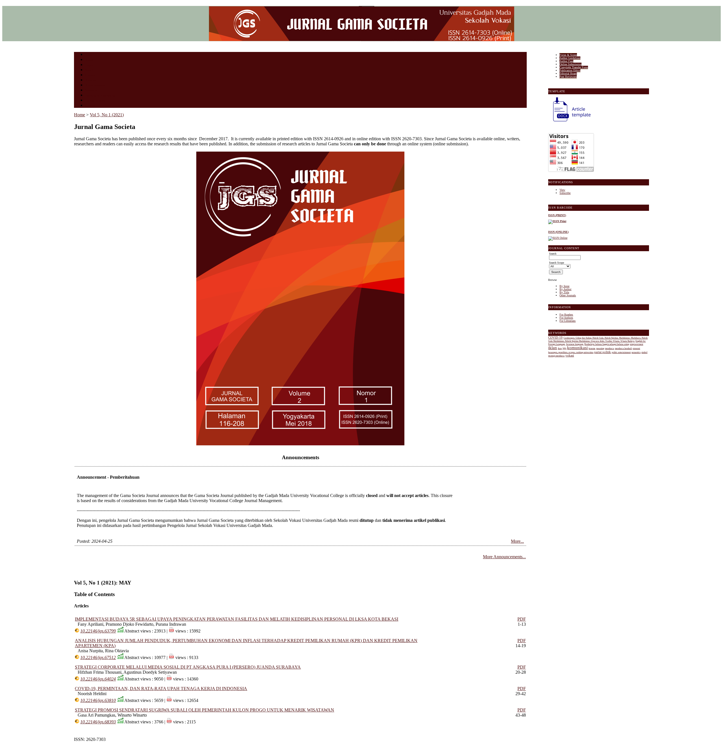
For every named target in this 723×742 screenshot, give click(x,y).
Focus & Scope (568, 54)
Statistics (91, 90)
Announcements (95, 85)
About (89, 60)
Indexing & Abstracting (100, 95)
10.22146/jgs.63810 (98, 700)
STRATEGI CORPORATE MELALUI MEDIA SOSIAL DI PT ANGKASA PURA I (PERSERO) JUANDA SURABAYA (188, 667)
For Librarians (567, 320)
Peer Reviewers (568, 76)
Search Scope (556, 262)
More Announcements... (504, 556)
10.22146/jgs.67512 (98, 657)
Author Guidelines (569, 58)
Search (89, 70)
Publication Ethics (569, 70)
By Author (565, 289)
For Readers (566, 314)
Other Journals (567, 295)
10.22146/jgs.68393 (98, 721)
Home (89, 54)
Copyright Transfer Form (573, 67)
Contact (90, 105)
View (562, 189)
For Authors (566, 317)
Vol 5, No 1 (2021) (107, 114)
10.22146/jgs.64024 (98, 679)
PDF (521, 619)
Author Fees (566, 61)
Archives (90, 80)
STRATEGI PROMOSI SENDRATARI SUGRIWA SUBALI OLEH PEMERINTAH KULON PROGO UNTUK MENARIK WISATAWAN (204, 710)
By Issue (564, 286)
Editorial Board (568, 73)
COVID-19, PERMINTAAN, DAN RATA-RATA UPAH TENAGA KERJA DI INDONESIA (161, 688)
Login (89, 65)
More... (517, 541)
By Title (564, 292)
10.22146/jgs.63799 (98, 631)
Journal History (95, 100)
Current (90, 75)
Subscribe (564, 192)
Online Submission (570, 64)
